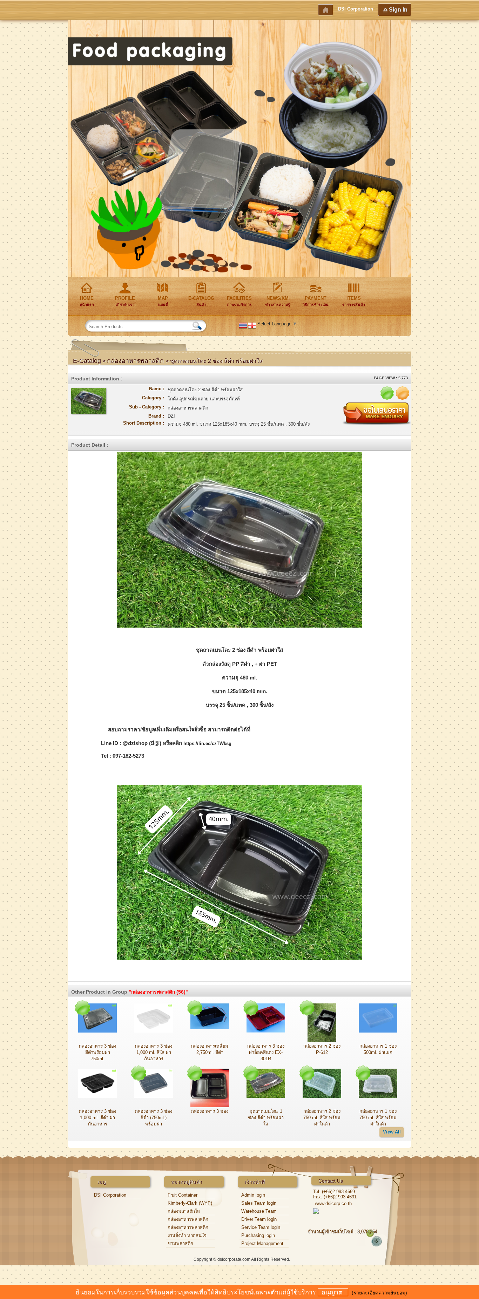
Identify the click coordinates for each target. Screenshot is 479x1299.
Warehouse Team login (259, 1212)
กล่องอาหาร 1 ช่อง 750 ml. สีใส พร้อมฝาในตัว (378, 1118)
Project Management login (262, 1244)
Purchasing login (258, 1235)
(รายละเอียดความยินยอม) (379, 1292)
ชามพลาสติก (180, 1243)
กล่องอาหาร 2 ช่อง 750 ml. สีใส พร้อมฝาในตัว (321, 1118)
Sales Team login (258, 1203)
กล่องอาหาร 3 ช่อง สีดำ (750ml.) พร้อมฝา (153, 1118)
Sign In (398, 10)
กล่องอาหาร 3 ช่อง (209, 1111)
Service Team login (260, 1227)
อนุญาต (333, 1292)
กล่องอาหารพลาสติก (136, 360)
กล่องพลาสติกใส (184, 1211)
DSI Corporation (355, 9)
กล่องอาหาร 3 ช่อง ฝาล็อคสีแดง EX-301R (265, 1052)
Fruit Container (182, 1195)
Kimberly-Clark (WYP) (190, 1203)
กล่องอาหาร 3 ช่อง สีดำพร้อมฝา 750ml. (97, 1052)
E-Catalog (87, 360)
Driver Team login (259, 1219)
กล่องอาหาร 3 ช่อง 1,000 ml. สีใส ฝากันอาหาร (153, 1052)
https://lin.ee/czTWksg (207, 743)
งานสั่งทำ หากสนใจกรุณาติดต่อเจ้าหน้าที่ (188, 1236)
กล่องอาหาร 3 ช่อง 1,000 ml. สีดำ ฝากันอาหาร (97, 1118)
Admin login (253, 1195)
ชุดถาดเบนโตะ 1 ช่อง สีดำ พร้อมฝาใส (266, 1118)
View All (392, 1132)
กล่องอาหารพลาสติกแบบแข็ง (188, 1228)
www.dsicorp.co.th (333, 1203)
